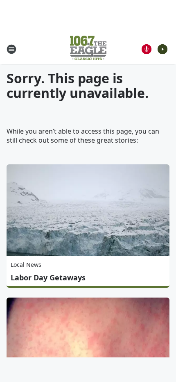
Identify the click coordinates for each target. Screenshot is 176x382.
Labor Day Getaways (48, 277)
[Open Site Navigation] (11, 49)
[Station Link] (88, 49)
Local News (26, 264)
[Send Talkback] (146, 49)
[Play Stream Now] (162, 49)
